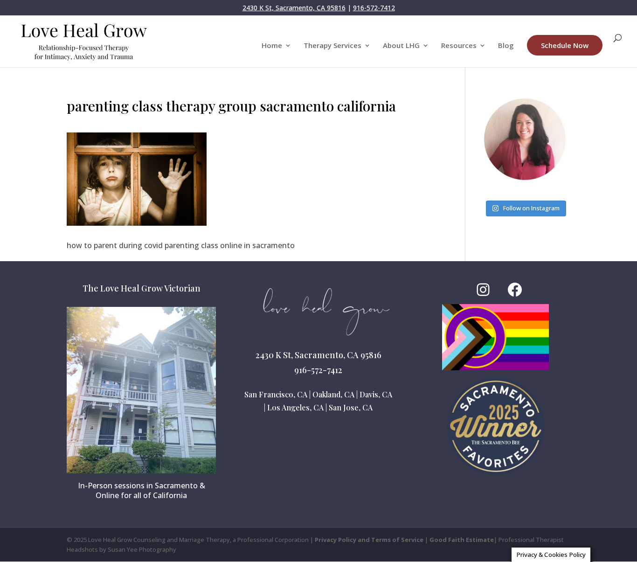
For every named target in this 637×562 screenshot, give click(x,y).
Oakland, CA (333, 394)
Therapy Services (332, 46)
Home (272, 46)
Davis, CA (376, 394)
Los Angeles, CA (295, 407)
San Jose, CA (351, 407)
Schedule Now (565, 45)
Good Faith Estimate (461, 539)
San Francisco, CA (275, 394)
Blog (506, 46)
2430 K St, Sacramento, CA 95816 (294, 7)
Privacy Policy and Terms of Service (369, 539)
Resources (459, 46)
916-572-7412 (374, 7)
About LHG (401, 46)
